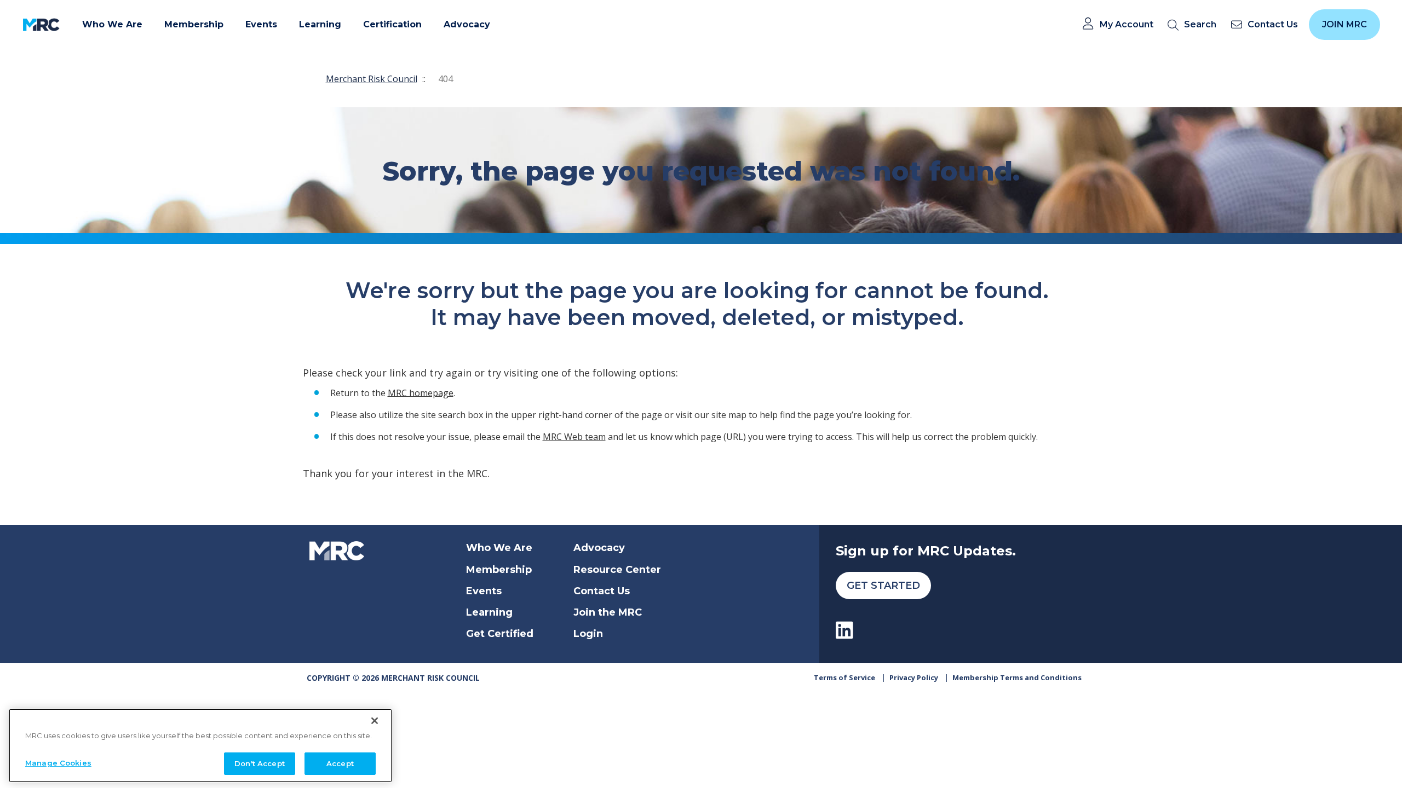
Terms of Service (844, 677)
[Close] (375, 721)
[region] (200, 746)
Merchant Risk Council (371, 79)
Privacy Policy (913, 677)
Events (484, 591)
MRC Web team (574, 436)
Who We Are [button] (112, 24)
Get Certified (499, 634)
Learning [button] (320, 24)
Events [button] (261, 24)
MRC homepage (420, 392)
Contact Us (601, 591)
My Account (1126, 25)
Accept (340, 762)
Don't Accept (259, 762)
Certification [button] (392, 24)
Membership (499, 570)
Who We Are (499, 548)
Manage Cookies (58, 762)
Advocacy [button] (467, 24)
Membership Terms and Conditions (1017, 677)
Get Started (883, 586)
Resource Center (617, 570)
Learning (489, 612)
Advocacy (599, 548)
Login (588, 634)
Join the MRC (607, 612)
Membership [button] (193, 24)
